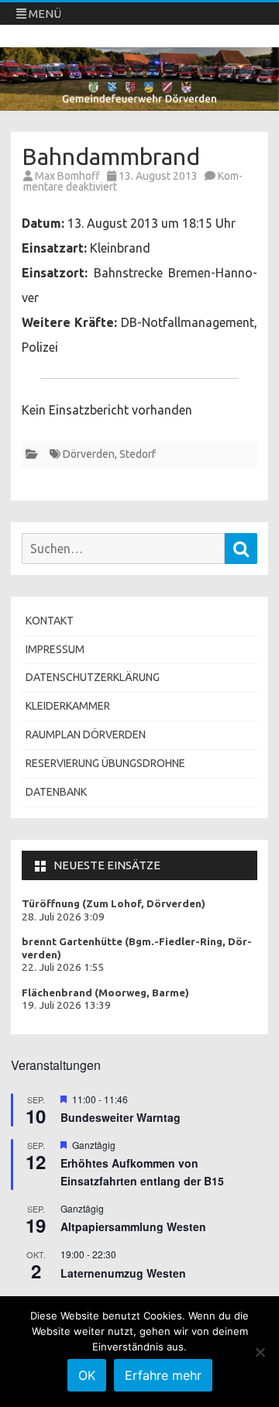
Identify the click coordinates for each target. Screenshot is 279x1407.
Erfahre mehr (163, 1375)
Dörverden (89, 454)
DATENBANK (56, 792)
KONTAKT (50, 620)
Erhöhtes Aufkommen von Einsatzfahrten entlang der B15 (142, 1172)
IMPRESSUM (55, 649)
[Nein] (259, 1352)
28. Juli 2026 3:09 (63, 917)
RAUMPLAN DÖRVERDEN (86, 734)
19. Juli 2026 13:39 (66, 1005)
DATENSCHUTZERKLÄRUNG (93, 677)
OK (86, 1375)
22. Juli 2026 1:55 (63, 967)
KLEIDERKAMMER (68, 706)
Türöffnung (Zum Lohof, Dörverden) (113, 904)
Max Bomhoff (67, 176)
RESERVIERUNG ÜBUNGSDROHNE (105, 763)
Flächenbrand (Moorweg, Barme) (105, 993)
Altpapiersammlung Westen (133, 1226)
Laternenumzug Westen (123, 1273)
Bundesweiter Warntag (120, 1117)
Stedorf (137, 454)
